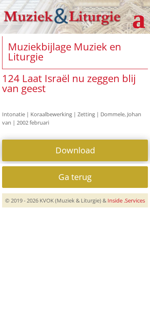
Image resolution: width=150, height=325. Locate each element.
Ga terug (75, 176)
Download (75, 150)
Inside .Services (126, 200)
